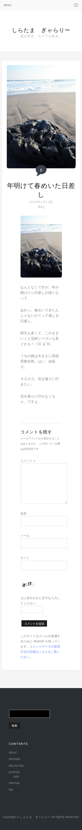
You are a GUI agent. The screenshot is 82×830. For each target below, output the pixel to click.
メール (25, 535)
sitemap (14, 783)
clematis (14, 759)
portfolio (14, 772)
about (13, 752)
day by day (16, 765)
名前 (23, 513)
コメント (27, 460)
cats (16, 776)
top (11, 789)
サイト (25, 558)
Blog (41, 207)
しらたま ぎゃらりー (41, 30)
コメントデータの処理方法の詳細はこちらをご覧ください (40, 651)
